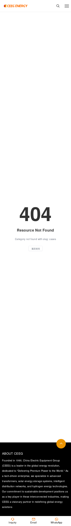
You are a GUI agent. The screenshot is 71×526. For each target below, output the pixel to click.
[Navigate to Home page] (15, 6)
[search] (58, 6)
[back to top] (61, 443)
